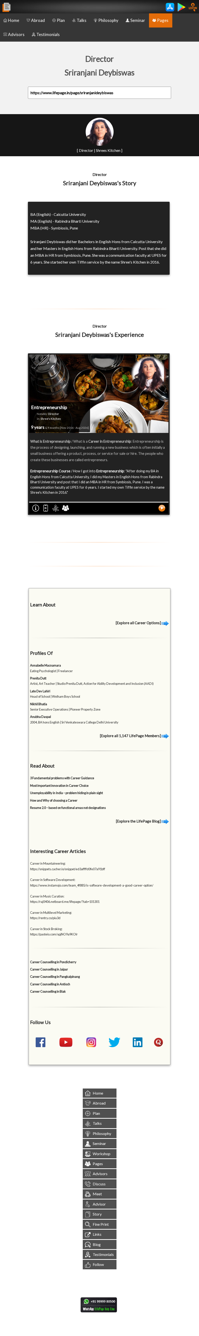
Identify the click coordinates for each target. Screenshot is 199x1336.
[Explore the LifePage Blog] (139, 821)
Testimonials (48, 34)
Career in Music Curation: (47, 896)
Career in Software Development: (52, 880)
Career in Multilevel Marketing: (51, 913)
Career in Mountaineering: (48, 863)
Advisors (16, 34)
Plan (61, 20)
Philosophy (108, 20)
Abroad (38, 20)
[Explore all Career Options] (139, 623)
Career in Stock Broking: (46, 929)
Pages (162, 20)
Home (13, 20)
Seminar (137, 20)
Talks (81, 20)
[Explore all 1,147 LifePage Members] (131, 735)
